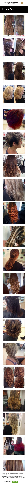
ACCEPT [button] (15, 481)
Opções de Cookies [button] (6, 481)
